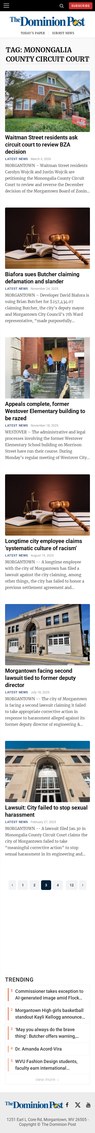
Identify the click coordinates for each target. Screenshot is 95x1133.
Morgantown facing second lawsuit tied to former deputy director (40, 678)
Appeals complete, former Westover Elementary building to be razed (45, 411)
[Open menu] (6, 5)
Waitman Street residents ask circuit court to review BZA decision (41, 144)
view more (45, 1079)
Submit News (63, 33)
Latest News (16, 159)
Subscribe (80, 6)
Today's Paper (33, 33)
